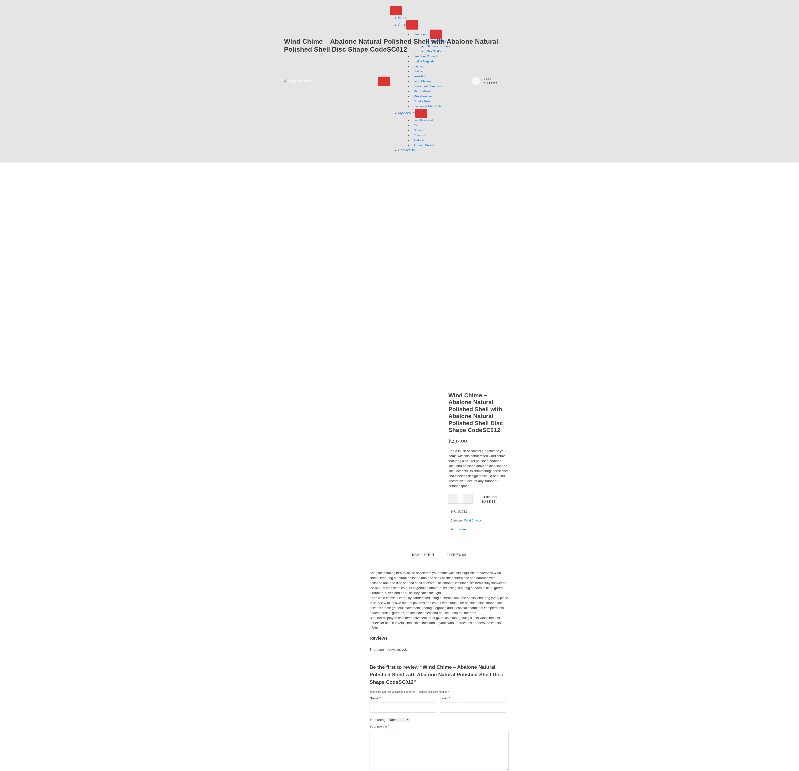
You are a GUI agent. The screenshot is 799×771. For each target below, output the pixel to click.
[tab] (423, 554)
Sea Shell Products (426, 56)
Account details (424, 145)
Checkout (420, 135)
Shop (402, 25)
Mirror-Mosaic (423, 91)
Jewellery (420, 76)
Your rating (379, 720)
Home (402, 18)
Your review (379, 726)
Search (289, 409)
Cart (416, 125)
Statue (418, 71)
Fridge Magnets (424, 61)
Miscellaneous (423, 96)
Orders (418, 130)
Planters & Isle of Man (428, 106)
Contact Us (406, 150)
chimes (461, 529)
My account (406, 113)
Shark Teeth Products (428, 86)
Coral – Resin (423, 101)
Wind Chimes (422, 81)
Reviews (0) (456, 555)
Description (423, 555)
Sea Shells (421, 34)
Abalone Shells (437, 41)
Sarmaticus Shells (438, 46)
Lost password (423, 120)
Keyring (419, 66)
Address (419, 140)
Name (375, 698)
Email (445, 698)
